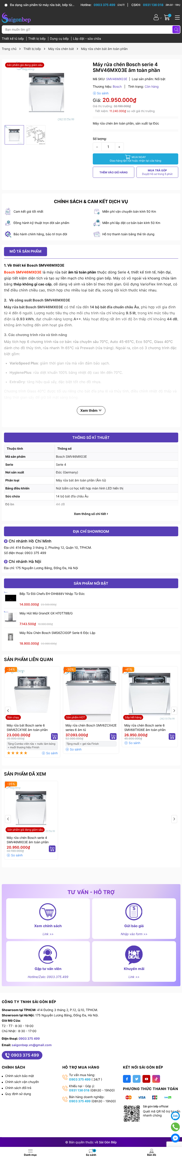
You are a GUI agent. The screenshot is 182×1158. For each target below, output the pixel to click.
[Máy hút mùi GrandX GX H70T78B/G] (10, 617)
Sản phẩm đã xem (25, 774)
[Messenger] (175, 1138)
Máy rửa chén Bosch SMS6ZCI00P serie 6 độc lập (57, 633)
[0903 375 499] (104, 5)
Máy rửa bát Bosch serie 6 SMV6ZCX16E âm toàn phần (27, 727)
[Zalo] (175, 1115)
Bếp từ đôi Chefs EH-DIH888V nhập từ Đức (52, 594)
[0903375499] (175, 1127)
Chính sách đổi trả (18, 1088)
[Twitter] (136, 1079)
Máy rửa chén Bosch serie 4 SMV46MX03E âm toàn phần (28, 840)
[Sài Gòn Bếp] (16, 17)
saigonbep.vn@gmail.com (32, 1045)
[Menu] (176, 17)
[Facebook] (127, 1079)
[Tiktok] (156, 1079)
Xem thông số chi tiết (90, 513)
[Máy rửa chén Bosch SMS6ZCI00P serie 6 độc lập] (10, 637)
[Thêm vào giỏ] (54, 736)
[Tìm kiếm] (176, 29)
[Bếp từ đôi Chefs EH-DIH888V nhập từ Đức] (10, 598)
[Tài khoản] (156, 17)
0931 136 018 (79, 1090)
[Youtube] (146, 1079)
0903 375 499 (35, 553)
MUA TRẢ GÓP (157, 172)
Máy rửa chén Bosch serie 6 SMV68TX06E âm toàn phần (145, 727)
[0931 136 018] (155, 5)
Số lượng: (100, 139)
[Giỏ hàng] (167, 17)
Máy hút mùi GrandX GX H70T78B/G (46, 613)
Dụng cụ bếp (60, 38)
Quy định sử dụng (18, 1094)
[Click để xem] (46, 92)
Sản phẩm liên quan (28, 659)
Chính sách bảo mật (19, 1076)
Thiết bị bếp (37, 38)
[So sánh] (101, 93)
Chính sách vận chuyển (22, 1082)
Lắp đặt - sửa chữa (87, 38)
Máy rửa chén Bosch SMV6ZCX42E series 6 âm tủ (91, 727)
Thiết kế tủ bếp (13, 38)
